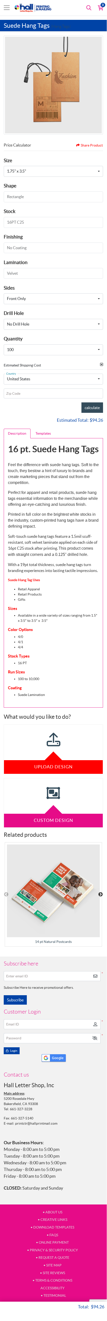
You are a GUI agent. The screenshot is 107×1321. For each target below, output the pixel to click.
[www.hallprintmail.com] (33, 8)
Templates (43, 433)
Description (17, 433)
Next (100, 894)
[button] (95, 1038)
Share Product (92, 145)
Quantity (13, 338)
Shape (10, 185)
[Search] (89, 7)
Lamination (16, 262)
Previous (6, 894)
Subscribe (15, 1000)
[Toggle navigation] (6, 7)
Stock (9, 211)
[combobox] (53, 171)
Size (8, 160)
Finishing (13, 237)
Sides (9, 288)
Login (13, 1050)
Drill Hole (14, 313)
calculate (92, 407)
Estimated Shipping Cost (22, 365)
